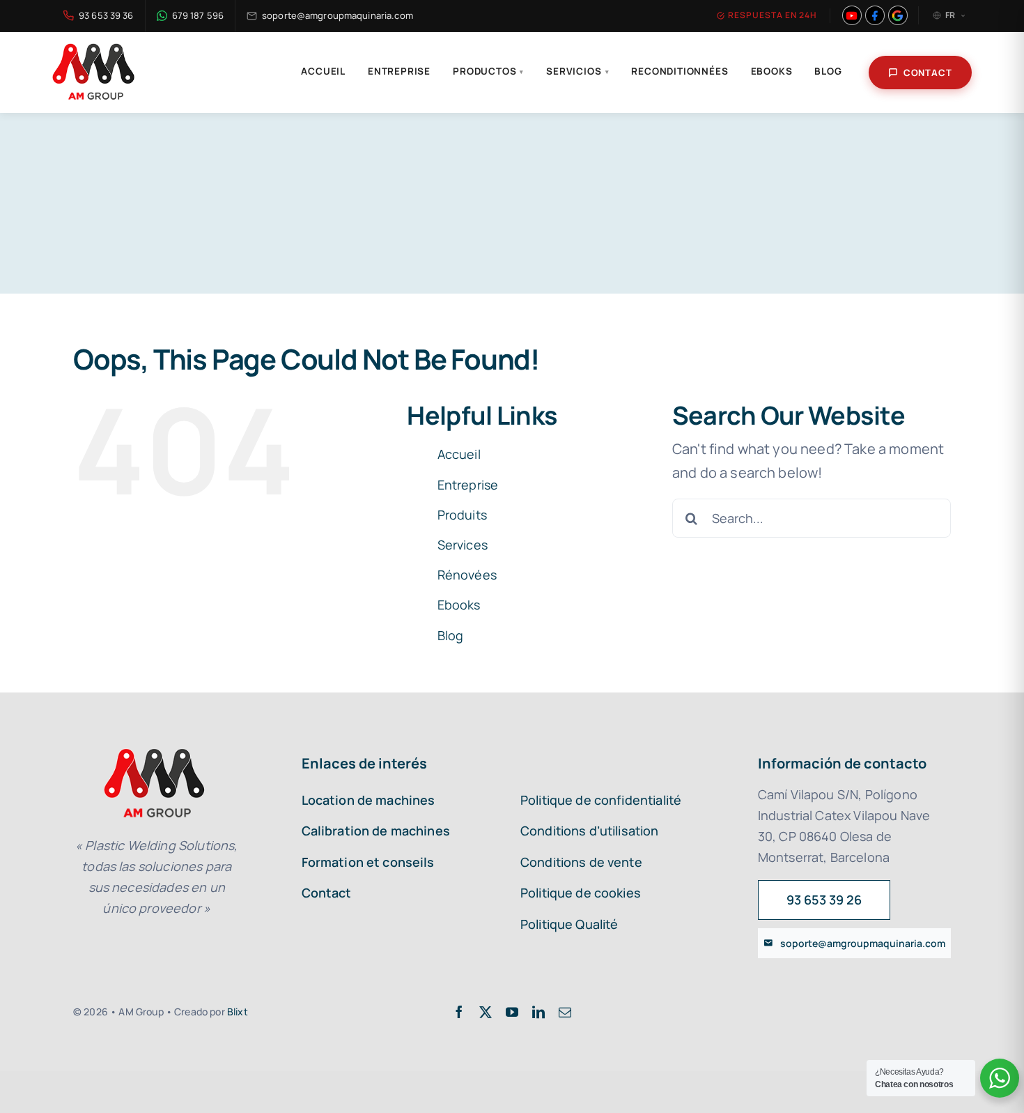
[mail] (565, 1012)
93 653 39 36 (106, 15)
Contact (927, 72)
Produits (462, 514)
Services (462, 544)
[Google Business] (898, 15)
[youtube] (512, 1012)
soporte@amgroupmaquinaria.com (337, 15)
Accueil (323, 71)
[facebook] (459, 1012)
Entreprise (399, 71)
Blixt (237, 1011)
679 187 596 (198, 15)
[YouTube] (852, 15)
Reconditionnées (679, 71)
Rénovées (467, 574)
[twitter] (485, 1012)
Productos (488, 71)
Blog (827, 71)
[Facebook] (875, 15)
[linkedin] (538, 1012)
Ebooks (772, 71)
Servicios (577, 71)
